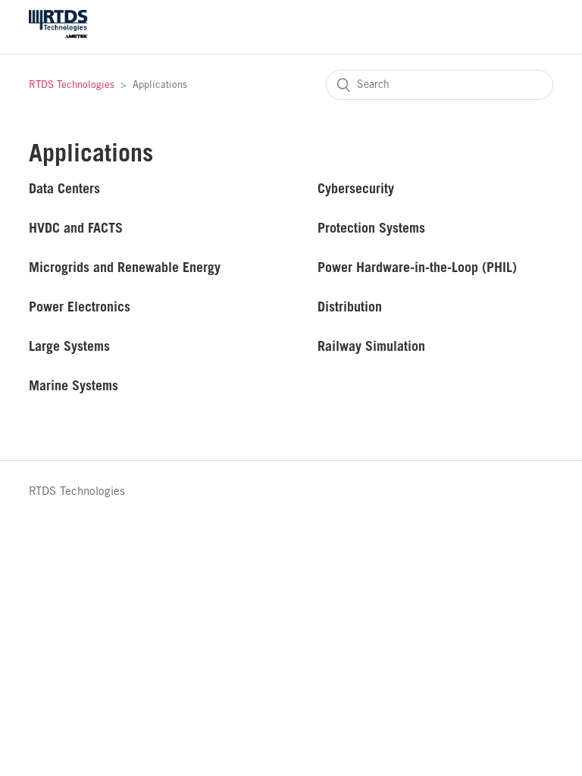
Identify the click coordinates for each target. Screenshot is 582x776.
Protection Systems (371, 228)
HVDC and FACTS (76, 228)
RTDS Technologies (71, 85)
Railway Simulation (371, 346)
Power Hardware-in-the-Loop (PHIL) (417, 267)
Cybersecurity (356, 188)
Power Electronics (79, 306)
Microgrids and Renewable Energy (125, 267)
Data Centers (64, 188)
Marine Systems (73, 385)
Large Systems (69, 346)
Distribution (350, 306)
